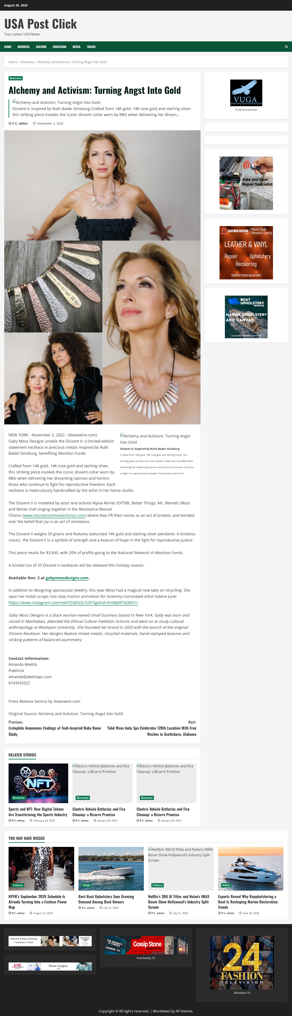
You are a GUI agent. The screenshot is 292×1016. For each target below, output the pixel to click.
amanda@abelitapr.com (30, 676)
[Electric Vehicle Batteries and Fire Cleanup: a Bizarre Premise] (102, 783)
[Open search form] (286, 46)
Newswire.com (82, 434)
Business (23, 46)
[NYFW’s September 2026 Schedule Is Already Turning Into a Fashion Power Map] (41, 868)
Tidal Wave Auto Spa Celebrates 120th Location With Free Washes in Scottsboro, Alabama (151, 728)
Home (7, 46)
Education (59, 46)
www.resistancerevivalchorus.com (54, 515)
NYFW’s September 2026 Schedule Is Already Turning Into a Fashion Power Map (38, 902)
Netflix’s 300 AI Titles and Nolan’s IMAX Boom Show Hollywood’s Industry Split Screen (178, 902)
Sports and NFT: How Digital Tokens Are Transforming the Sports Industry (38, 811)
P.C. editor (20, 123)
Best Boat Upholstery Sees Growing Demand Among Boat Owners (106, 899)
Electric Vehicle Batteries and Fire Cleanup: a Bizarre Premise (98, 811)
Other (87, 885)
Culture (41, 46)
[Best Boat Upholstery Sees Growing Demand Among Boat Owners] (111, 868)
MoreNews (161, 1011)
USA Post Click (40, 23)
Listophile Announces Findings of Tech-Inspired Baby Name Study (55, 728)
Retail (77, 46)
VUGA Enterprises (246, 110)
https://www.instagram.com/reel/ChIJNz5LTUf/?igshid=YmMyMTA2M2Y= (73, 602)
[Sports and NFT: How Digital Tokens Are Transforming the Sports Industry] (38, 783)
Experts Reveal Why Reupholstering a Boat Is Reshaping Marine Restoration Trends (248, 902)
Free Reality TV (146, 958)
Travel (91, 46)
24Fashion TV (241, 993)
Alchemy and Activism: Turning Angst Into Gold (81, 713)
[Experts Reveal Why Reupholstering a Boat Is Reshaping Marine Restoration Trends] (251, 868)
